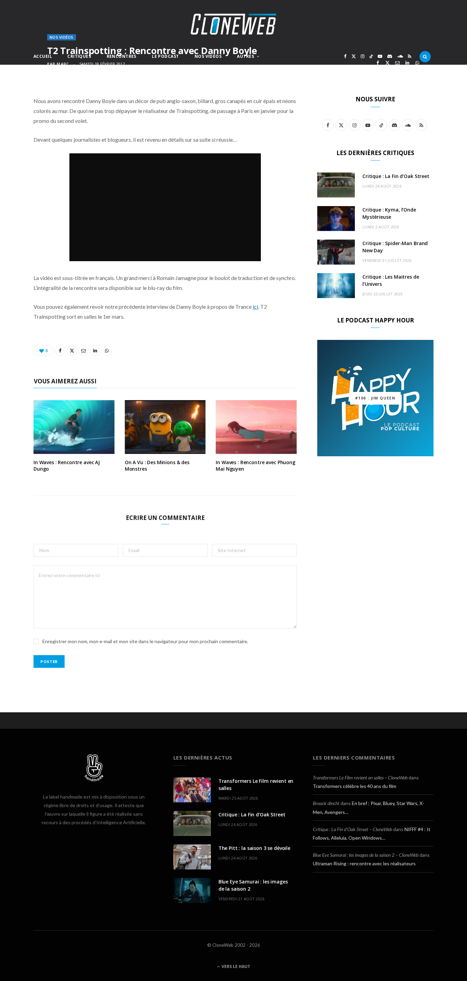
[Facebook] (377, 63)
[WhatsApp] (417, 63)
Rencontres (121, 56)
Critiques (79, 56)
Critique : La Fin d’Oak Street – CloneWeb (352, 829)
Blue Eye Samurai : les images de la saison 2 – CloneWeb (365, 855)
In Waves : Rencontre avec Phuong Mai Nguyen (255, 465)
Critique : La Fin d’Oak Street (395, 176)
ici (255, 306)
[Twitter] (387, 63)
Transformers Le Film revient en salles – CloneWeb (360, 777)
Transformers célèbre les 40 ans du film (354, 786)
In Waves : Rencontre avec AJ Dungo (67, 465)
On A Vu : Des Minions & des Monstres (157, 465)
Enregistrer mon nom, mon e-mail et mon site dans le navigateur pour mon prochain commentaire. (145, 641)
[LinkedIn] (407, 63)
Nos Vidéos (208, 56)
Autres (245, 56)
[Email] (397, 63)
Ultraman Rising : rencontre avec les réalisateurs (364, 863)
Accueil (43, 56)
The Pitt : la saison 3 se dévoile (254, 848)
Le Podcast (165, 56)
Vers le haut (235, 966)
